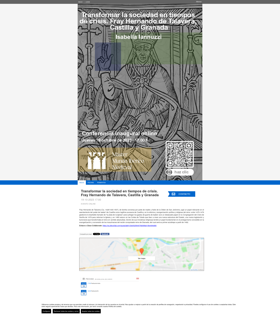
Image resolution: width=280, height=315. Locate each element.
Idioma (198, 1)
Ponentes (101, 182)
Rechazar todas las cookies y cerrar (66, 311)
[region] (140, 307)
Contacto (184, 194)
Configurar (46, 311)
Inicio (80, 2)
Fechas (91, 182)
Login (88, 2)
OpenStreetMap (194, 270)
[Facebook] (105, 234)
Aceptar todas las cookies (91, 311)
